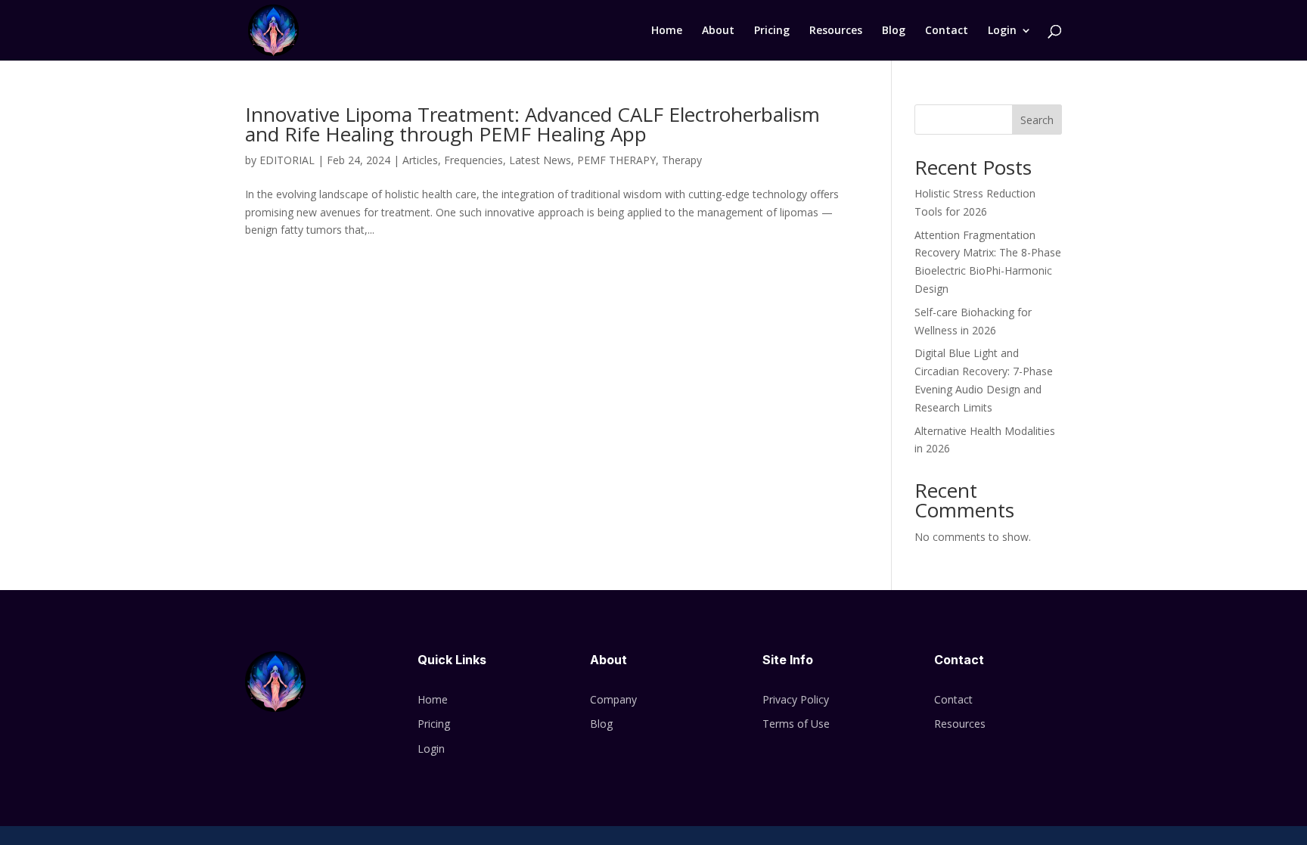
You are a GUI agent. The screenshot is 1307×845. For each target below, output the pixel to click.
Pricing (772, 31)
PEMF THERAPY (616, 160)
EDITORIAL (287, 160)
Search (1037, 120)
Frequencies (473, 160)
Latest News (540, 160)
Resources (835, 31)
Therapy (682, 160)
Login (1002, 31)
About (718, 31)
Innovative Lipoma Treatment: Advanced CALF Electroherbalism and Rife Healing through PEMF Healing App (532, 124)
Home (666, 31)
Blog (893, 31)
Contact (946, 31)
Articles (420, 160)
